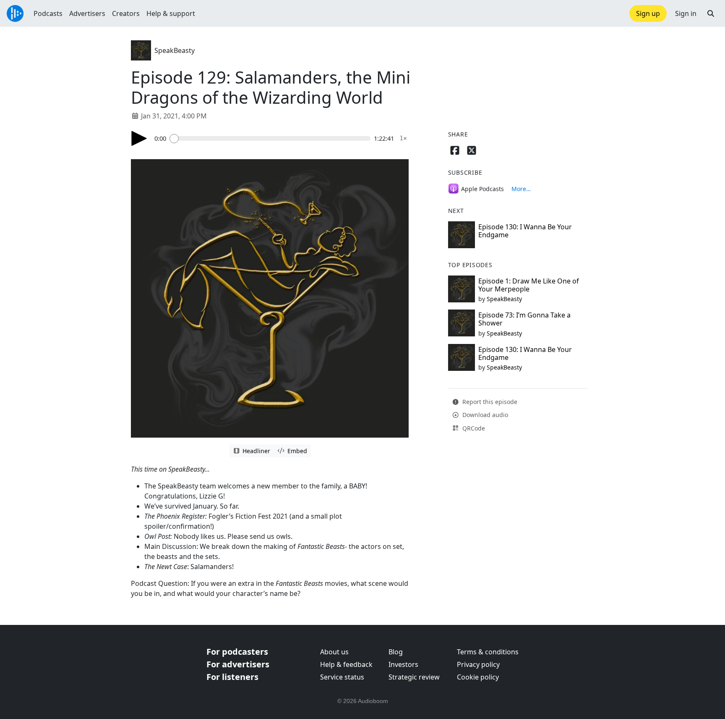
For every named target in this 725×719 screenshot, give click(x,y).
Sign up (648, 13)
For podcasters (237, 651)
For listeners (232, 676)
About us (334, 651)
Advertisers (87, 13)
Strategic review (414, 677)
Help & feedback (346, 664)
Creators (126, 13)
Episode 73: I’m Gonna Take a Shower (524, 319)
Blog (396, 651)
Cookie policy (478, 677)
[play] (139, 138)
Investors (403, 664)
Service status (342, 677)
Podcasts (48, 13)
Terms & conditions (488, 651)
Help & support (170, 13)
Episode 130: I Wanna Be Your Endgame (525, 230)
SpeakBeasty (174, 50)
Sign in (685, 13)
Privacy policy (478, 664)
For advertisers (237, 664)
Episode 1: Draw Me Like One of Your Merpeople (528, 285)
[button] (710, 13)
